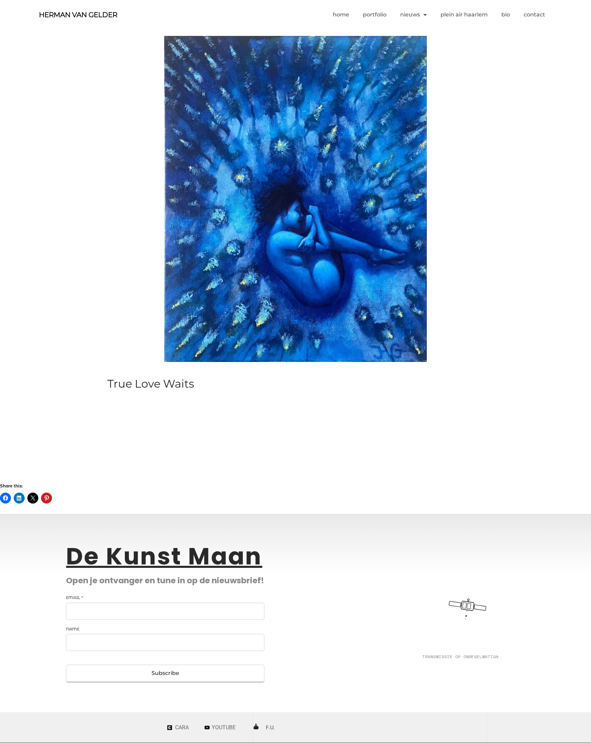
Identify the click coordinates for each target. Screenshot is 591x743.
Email (74, 597)
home (341, 14)
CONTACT (534, 14)
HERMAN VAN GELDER (78, 15)
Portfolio (374, 14)
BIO (505, 14)
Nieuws (410, 14)
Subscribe (165, 673)
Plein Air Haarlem (464, 14)
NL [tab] (119, 450)
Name (72, 629)
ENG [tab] (147, 450)
